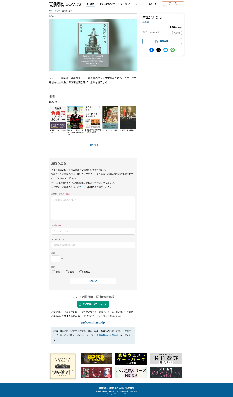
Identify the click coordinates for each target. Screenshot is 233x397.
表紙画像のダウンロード (94, 304)
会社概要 (103, 388)
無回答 (87, 272)
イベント (139, 4)
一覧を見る (93, 145)
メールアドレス (57, 239)
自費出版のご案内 (116, 388)
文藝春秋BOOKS (65, 4)
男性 (58, 272)
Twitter (158, 50)
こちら (80, 187)
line (172, 50)
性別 (53, 267)
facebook (151, 50)
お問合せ (130, 388)
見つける (152, 4)
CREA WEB (133, 391)
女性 (72, 272)
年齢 (53, 253)
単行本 (57, 11)
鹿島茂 (145, 22)
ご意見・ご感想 (57, 194)
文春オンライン (113, 391)
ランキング (125, 4)
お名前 (54, 225)
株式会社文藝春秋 (101, 391)
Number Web (124, 391)
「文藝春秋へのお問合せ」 (107, 335)
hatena (165, 50)
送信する (93, 281)
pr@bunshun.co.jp (93, 322)
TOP (50, 11)
